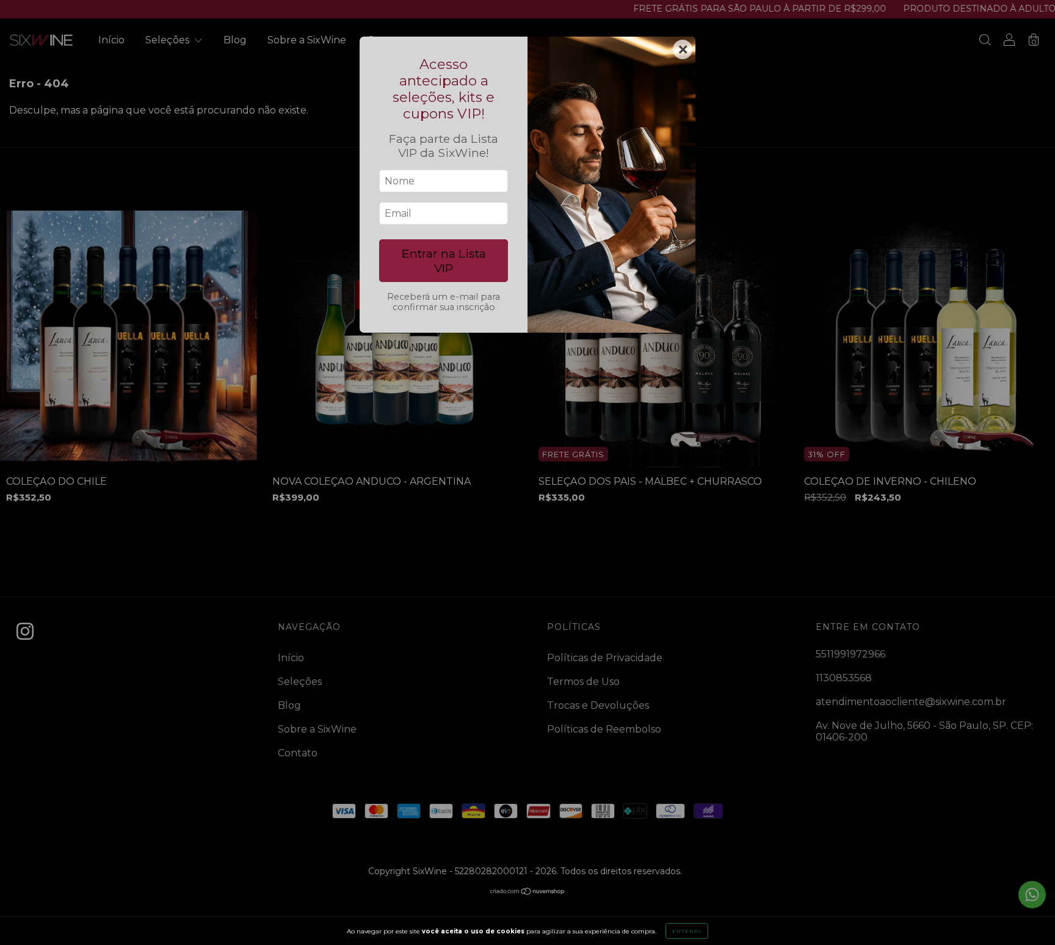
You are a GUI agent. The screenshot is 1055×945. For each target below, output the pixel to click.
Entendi (687, 931)
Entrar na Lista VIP (444, 260)
